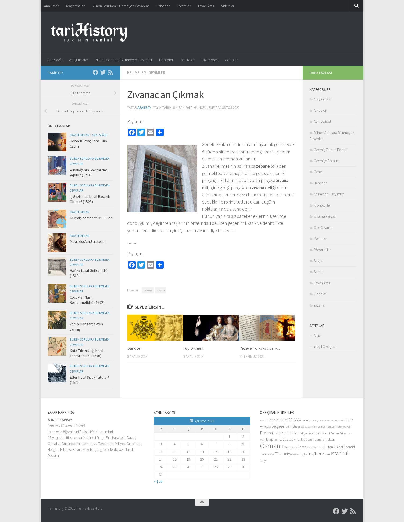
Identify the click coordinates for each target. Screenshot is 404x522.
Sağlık (318, 260)
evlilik (313, 426)
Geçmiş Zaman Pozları (330, 149)
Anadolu (304, 420)
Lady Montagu (298, 439)
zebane (147, 290)
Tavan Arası (206, 5)
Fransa (266, 433)
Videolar (227, 5)
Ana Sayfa (51, 5)
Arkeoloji (320, 110)
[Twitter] (103, 72)
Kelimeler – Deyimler (329, 194)
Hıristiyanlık (303, 433)
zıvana (160, 290)
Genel (318, 171)
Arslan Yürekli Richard (331, 420)
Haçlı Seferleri (285, 433)
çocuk (296, 454)
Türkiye (287, 454)
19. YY (283, 420)
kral (276, 439)
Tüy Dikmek (193, 348)
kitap (269, 439)
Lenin (311, 439)
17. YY (275, 420)
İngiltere (316, 454)
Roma (302, 446)
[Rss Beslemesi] (110, 72)
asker (348, 419)
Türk (278, 453)
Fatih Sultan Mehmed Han (336, 426)
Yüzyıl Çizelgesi (324, 346)
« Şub (158, 481)
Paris (293, 447)
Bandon (134, 348)
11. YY (268, 420)
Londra (319, 439)
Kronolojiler (322, 205)
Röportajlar (322, 249)
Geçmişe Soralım (326, 160)
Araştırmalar (75, 5)
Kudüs (283, 439)
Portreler (183, 5)
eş (319, 427)
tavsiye (270, 454)
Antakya (315, 420)
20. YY (293, 419)
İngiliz (303, 454)
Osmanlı (272, 445)
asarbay (144, 107)
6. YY (262, 420)
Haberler (162, 5)
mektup (330, 439)
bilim (289, 426)
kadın (316, 433)
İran (327, 454)
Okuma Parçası (325, 216)
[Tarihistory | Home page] (89, 32)
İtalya (263, 461)
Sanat (318, 271)
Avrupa (265, 426)
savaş (310, 447)
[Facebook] (95, 72)
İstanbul (339, 453)
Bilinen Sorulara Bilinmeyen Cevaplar (120, 5)
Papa (287, 447)
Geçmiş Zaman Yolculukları (91, 217)
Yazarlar (319, 305)
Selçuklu (318, 447)
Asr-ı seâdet (100, 135)
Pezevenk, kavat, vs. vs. (259, 348)
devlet (306, 426)
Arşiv (317, 335)
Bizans (298, 426)
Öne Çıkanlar (323, 227)
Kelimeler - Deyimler (146, 72)
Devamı (53, 455)
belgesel (278, 426)
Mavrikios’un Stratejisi (87, 241)
